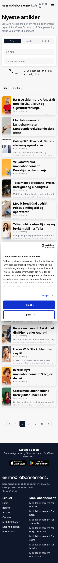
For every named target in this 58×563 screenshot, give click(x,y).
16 (42, 423)
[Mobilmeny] (53, 5)
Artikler (6, 512)
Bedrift (6, 507)
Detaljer (45, 295)
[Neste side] (49, 424)
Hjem (5, 503)
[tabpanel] (29, 56)
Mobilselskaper (11, 522)
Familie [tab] (29, 41)
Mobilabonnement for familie (41, 546)
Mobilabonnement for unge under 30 (41, 529)
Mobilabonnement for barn (41, 513)
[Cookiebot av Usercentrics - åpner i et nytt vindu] (42, 246)
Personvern (8, 531)
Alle (5, 88)
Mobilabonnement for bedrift (41, 504)
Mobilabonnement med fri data (39, 554)
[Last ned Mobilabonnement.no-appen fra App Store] (18, 463)
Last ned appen (29, 449)
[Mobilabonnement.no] (18, 5)
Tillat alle (29, 305)
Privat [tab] (12, 41)
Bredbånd (17, 88)
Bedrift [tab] (45, 41)
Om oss (6, 517)
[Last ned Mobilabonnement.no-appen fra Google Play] (39, 463)
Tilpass (27, 314)
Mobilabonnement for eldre (41, 538)
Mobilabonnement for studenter (41, 521)
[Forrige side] (9, 424)
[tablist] (29, 41)
